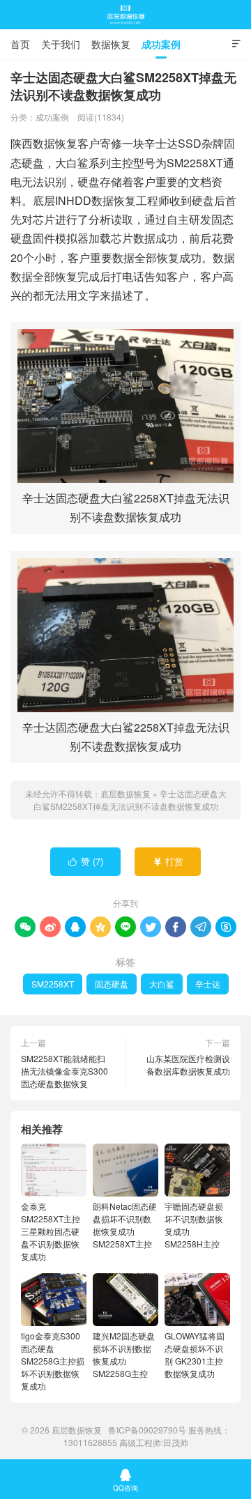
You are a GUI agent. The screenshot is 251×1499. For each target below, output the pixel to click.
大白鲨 (161, 984)
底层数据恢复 (125, 14)
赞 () (86, 861)
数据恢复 (110, 44)
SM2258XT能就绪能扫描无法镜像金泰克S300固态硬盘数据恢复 (64, 1070)
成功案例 (161, 44)
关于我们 (60, 44)
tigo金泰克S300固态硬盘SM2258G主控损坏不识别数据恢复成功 (52, 1361)
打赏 (168, 861)
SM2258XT (52, 984)
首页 (20, 44)
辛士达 (207, 984)
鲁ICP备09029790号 (147, 1430)
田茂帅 (175, 1442)
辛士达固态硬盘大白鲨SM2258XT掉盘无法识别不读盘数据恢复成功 (130, 799)
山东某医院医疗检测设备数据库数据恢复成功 (188, 1064)
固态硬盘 (111, 984)
